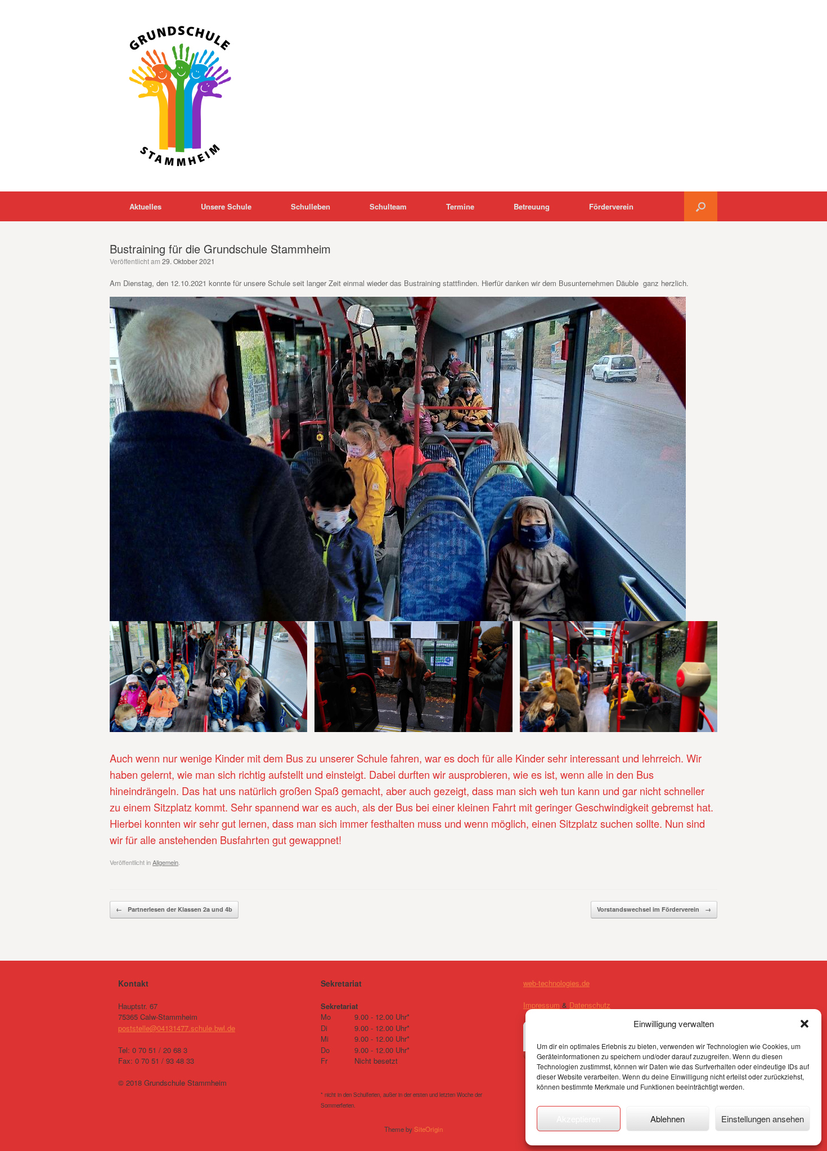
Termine (460, 206)
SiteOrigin (428, 1129)
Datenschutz (589, 1005)
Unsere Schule (226, 206)
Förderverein (611, 206)
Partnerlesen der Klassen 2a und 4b (174, 909)
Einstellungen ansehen (762, 1119)
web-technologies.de (556, 983)
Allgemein (165, 862)
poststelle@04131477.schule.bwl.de (176, 1028)
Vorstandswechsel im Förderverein (654, 909)
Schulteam (388, 206)
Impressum (541, 1005)
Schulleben (310, 206)
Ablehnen (667, 1119)
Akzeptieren (578, 1119)
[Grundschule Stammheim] (180, 95)
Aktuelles (145, 206)
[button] (804, 1023)
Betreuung (532, 206)
